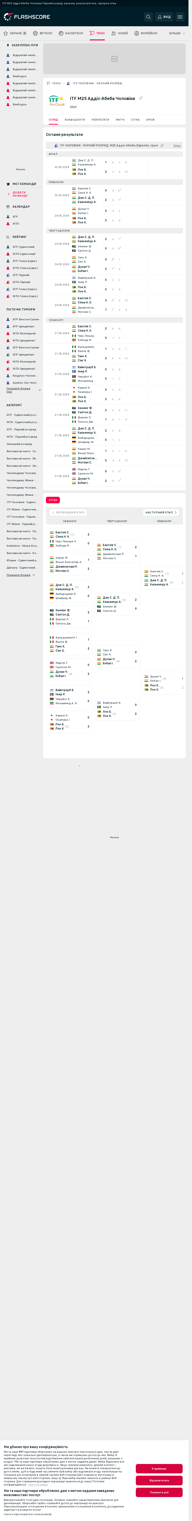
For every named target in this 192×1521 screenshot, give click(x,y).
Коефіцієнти (75, 119)
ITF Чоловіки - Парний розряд (97, 83)
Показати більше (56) (18, 390)
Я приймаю (159, 1468)
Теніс (56, 83)
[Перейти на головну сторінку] (36, 17)
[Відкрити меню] (180, 17)
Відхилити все (159, 1480)
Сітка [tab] (53, 500)
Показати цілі (159, 1492)
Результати (100, 119)
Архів (150, 119)
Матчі (120, 119)
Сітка (135, 119)
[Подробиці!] (114, 167)
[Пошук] (148, 17)
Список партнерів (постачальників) (28, 1514)
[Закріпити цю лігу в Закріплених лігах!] (140, 98)
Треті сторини (38, 1484)
